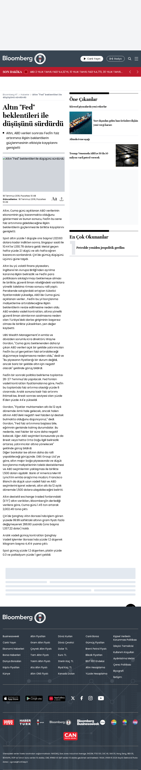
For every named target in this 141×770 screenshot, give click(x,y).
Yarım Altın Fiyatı (40, 661)
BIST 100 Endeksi (95, 661)
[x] (73, 699)
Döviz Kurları (65, 636)
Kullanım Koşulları (123, 652)
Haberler (25, 94)
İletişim (117, 677)
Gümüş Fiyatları (95, 642)
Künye (6, 673)
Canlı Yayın (9, 642)
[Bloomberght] (24, 58)
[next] (137, 72)
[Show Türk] (124, 722)
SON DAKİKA (12, 72)
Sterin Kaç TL (65, 661)
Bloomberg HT (10, 94)
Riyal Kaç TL (65, 667)
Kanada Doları (66, 673)
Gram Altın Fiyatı (40, 642)
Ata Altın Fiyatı (38, 667)
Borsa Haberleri (11, 655)
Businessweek (11, 636)
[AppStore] (11, 698)
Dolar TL (63, 648)
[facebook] (81, 699)
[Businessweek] (91, 722)
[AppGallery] (56, 698)
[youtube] (101, 699)
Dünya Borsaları (12, 661)
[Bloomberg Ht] (60, 722)
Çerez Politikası (122, 664)
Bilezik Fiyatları (94, 655)
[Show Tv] (114, 722)
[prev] (130, 72)
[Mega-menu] (136, 58)
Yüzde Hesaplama (96, 673)
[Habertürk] (8, 722)
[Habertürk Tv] (25, 722)
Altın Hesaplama (95, 667)
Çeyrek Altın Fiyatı (41, 648)
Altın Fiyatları (37, 636)
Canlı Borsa (92, 636)
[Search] (129, 58)
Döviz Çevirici (66, 642)
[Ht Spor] (40, 722)
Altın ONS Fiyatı (39, 673)
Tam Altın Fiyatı (39, 655)
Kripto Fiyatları (11, 667)
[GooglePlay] (34, 698)
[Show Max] (135, 722)
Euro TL (62, 655)
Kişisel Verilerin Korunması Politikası (125, 638)
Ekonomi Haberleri (13, 648)
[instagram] (90, 699)
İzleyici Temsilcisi (123, 646)
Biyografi (118, 671)
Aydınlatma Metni (123, 658)
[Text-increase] (54, 199)
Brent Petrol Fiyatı (96, 648)
